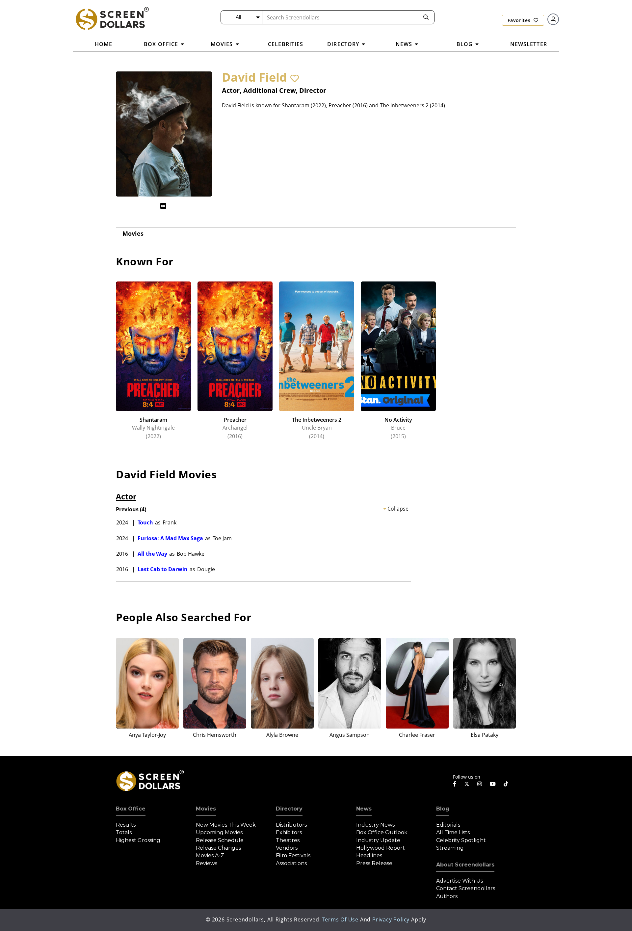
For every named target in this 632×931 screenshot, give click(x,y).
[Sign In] (553, 19)
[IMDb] (163, 205)
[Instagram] (479, 783)
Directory (289, 809)
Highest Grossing (138, 840)
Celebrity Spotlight (461, 840)
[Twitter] (466, 783)
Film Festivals (293, 855)
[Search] (426, 17)
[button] (294, 78)
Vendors (287, 848)
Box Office (130, 809)
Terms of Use (340, 919)
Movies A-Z (210, 855)
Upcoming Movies (219, 832)
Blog (442, 809)
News (364, 809)
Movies (133, 233)
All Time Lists (453, 832)
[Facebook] (454, 783)
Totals (124, 832)
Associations (291, 863)
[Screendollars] (112, 18)
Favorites (520, 20)
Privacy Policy (390, 919)
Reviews (206, 863)
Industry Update (378, 840)
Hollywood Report (380, 848)
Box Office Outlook (382, 832)
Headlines (369, 855)
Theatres (288, 840)
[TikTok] (506, 783)
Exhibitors (289, 832)
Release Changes (218, 848)
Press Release (374, 863)
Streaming (450, 848)
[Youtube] (493, 783)
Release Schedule (220, 840)
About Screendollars (465, 865)
